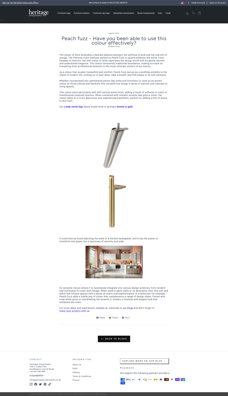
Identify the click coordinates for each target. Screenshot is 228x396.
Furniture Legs (64, 13)
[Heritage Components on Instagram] (31, 384)
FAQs (75, 368)
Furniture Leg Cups (101, 13)
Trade (168, 13)
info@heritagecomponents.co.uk (45, 380)
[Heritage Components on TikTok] (49, 384)
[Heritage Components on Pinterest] (45, 384)
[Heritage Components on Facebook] (35, 384)
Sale (160, 13)
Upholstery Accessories (123, 13)
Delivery (76, 372)
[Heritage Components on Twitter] (40, 384)
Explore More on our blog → (144, 361)
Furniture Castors (81, 13)
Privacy (76, 380)
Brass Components (146, 13)
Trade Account (198, 3)
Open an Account (217, 3)
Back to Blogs (115, 339)
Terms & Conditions (82, 376)
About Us (77, 364)
